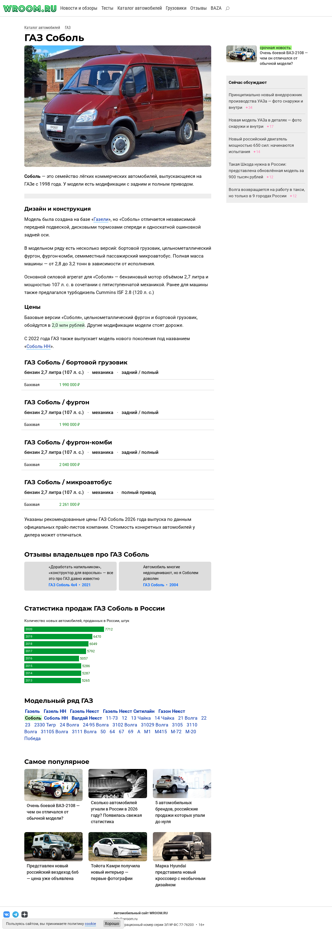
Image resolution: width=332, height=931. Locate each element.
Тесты (107, 8)
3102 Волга (125, 725)
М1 (147, 731)
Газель (32, 711)
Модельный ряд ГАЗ (58, 701)
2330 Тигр (45, 725)
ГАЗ (67, 27)
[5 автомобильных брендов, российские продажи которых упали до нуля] (182, 783)
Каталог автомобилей (139, 8)
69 (130, 731)
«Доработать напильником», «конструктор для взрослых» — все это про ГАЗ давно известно (81, 573)
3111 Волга (84, 731)
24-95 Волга (96, 725)
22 (204, 718)
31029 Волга (154, 725)
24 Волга (69, 725)
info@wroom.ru (126, 919)
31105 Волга (54, 731)
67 (121, 731)
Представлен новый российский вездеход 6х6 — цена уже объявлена (53, 872)
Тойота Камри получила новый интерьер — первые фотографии (115, 872)
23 (27, 725)
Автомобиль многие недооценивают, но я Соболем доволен (170, 573)
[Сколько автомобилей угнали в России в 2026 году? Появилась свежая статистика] (117, 783)
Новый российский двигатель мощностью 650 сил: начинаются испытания (261, 145)
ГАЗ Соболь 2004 (160, 585)
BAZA (216, 8)
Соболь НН (38, 346)
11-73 (112, 718)
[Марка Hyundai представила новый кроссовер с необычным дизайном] (182, 846)
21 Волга (187, 718)
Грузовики (176, 8)
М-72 (176, 731)
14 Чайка (164, 718)
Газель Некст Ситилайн (129, 711)
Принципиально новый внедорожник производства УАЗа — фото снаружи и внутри (266, 101)
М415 (161, 731)
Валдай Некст (87, 718)
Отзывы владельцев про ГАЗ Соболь (86, 554)
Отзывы (198, 8)
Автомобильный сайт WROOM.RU (141, 913)
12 (124, 718)
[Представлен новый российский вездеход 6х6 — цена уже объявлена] (53, 846)
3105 (177, 725)
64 (112, 731)
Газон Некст (171, 711)
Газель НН (55, 711)
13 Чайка (141, 718)
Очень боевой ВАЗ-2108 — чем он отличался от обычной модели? (53, 812)
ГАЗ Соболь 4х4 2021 (70, 585)
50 (103, 731)
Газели (101, 219)
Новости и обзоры (78, 8)
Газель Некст (84, 711)
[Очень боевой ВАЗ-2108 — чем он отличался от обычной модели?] (53, 784)
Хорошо (112, 923)
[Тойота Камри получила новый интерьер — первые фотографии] (117, 846)
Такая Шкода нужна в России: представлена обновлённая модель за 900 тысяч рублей (266, 170)
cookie (90, 924)
